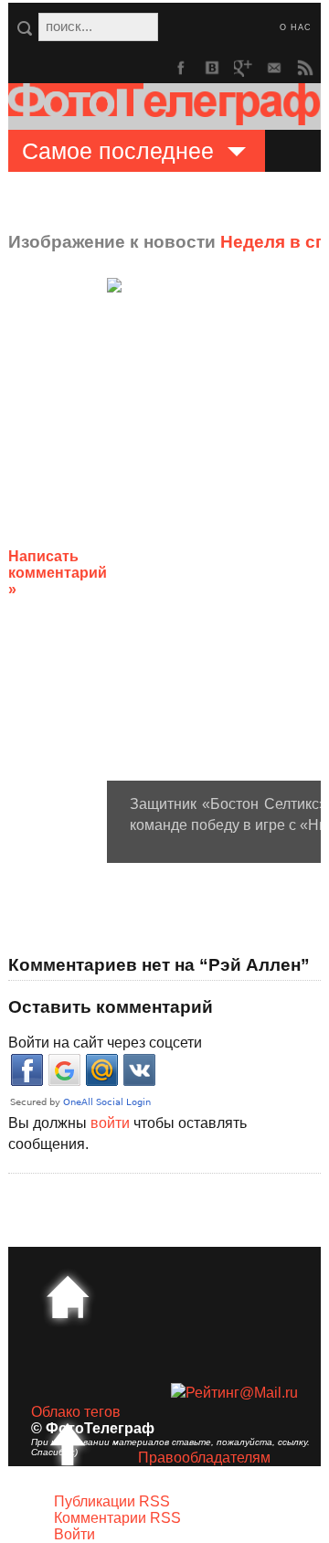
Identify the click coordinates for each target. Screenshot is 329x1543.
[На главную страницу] (67, 1297)
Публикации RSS (112, 1501)
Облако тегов (76, 1412)
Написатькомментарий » (57, 572)
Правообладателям (204, 1457)
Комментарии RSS (117, 1518)
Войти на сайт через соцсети (105, 1042)
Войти (74, 1534)
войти (110, 1123)
